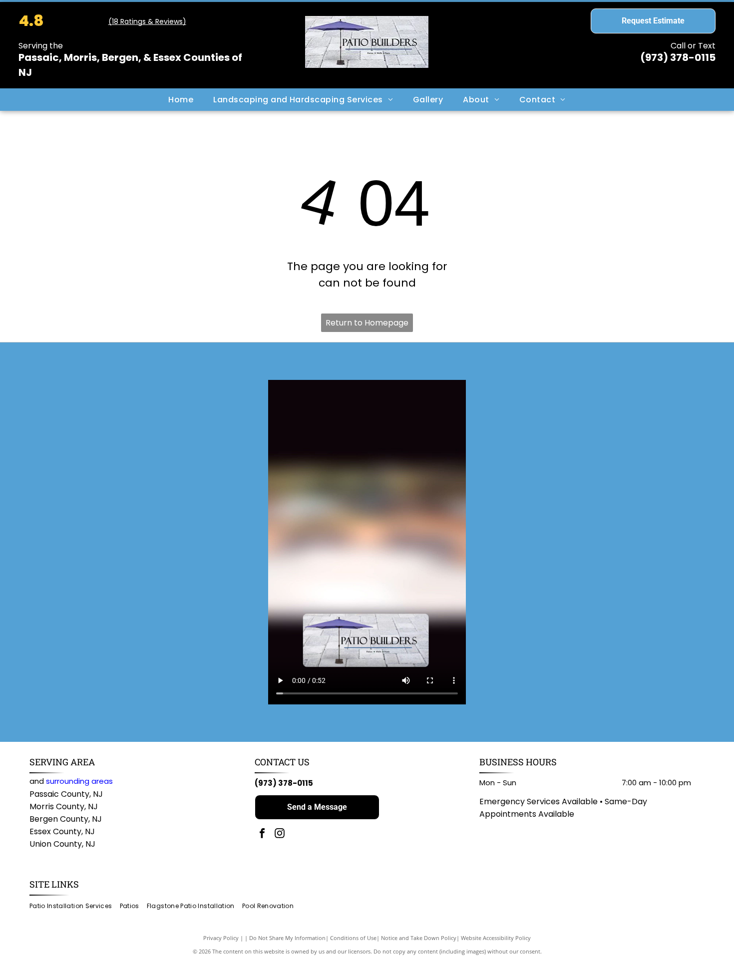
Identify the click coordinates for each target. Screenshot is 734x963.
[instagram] (279, 834)
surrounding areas (79, 781)
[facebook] (262, 834)
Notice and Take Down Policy (418, 938)
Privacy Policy (221, 938)
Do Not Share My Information (287, 938)
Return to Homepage (367, 322)
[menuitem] (180, 99)
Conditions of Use (353, 938)
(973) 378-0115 (678, 57)
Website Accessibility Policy (496, 938)
